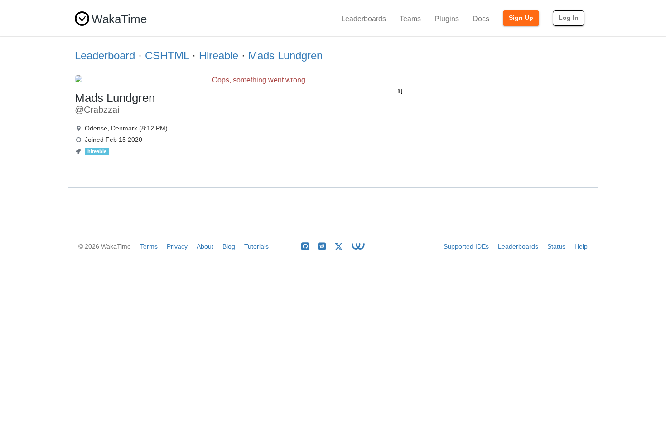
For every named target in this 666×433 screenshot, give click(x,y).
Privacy (177, 246)
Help (581, 246)
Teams (410, 19)
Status (556, 246)
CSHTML (167, 55)
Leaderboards (363, 19)
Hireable (218, 55)
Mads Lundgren (285, 55)
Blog (228, 246)
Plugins (446, 19)
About (205, 246)
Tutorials (256, 246)
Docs (481, 19)
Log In (569, 17)
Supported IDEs (466, 246)
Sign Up (521, 17)
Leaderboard (105, 55)
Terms (149, 246)
